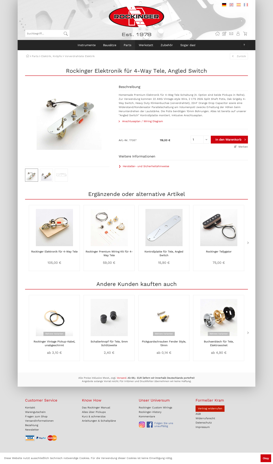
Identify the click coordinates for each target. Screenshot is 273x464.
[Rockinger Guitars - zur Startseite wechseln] (136, 16)
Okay (266, 458)
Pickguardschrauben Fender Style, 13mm (164, 343)
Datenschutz (204, 422)
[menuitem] (47, 33)
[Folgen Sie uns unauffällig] (142, 425)
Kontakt (30, 407)
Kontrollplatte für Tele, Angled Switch (163, 253)
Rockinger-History (150, 411)
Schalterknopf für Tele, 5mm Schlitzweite (109, 343)
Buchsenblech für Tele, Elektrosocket (219, 343)
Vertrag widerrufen (210, 408)
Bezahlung (31, 425)
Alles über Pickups (94, 411)
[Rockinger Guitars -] (217, 34)
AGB (198, 413)
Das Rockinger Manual (96, 407)
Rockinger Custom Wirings (155, 407)
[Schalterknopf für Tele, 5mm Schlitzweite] (109, 317)
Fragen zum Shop (36, 416)
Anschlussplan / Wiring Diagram (142, 121)
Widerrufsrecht (205, 418)
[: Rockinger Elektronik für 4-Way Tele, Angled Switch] (31, 175)
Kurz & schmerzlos (93, 416)
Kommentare (147, 416)
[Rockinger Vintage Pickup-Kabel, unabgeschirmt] (54, 317)
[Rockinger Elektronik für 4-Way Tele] (54, 227)
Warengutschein (35, 411)
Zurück (241, 56)
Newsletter (32, 429)
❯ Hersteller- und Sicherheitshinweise (144, 166)
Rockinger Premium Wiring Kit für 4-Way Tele (109, 253)
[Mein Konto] (238, 34)
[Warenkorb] (245, 34)
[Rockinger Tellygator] (218, 227)
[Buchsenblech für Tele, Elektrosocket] (218, 317)
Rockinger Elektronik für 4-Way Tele (54, 251)
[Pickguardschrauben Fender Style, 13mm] (163, 317)
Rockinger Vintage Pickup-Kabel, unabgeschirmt (54, 343)
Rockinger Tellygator (219, 251)
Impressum (203, 427)
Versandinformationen (39, 420)
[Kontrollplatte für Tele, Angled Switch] (163, 227)
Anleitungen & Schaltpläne (99, 420)
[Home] (27, 56)
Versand (121, 377)
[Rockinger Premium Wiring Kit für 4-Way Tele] (109, 227)
